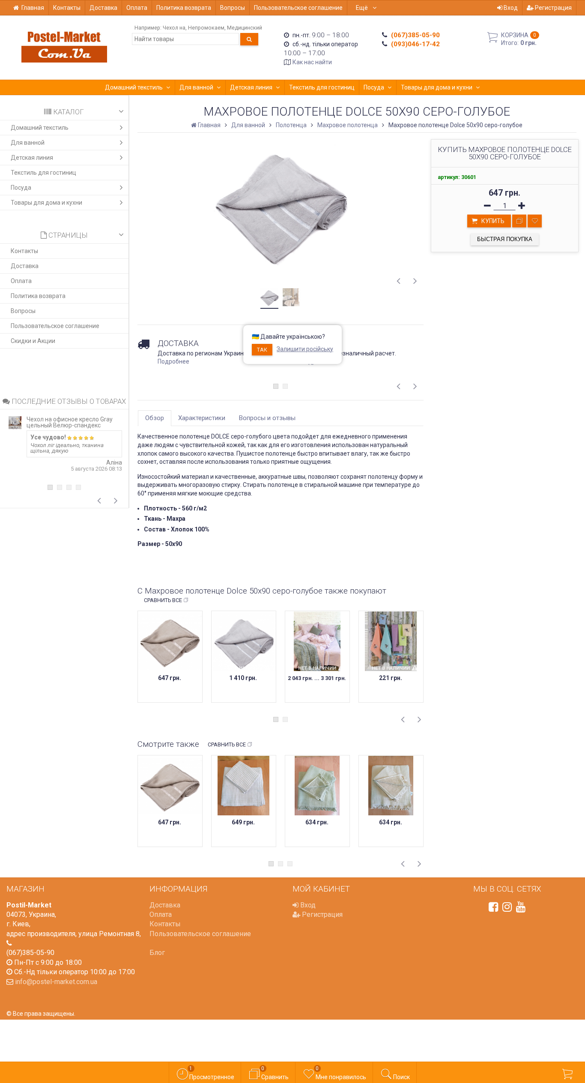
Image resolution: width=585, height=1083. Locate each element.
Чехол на (174, 27)
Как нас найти (312, 62)
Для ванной (196, 87)
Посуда (374, 87)
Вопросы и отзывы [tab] (267, 418)
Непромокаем (206, 27)
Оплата (136, 7)
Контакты (67, 7)
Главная (32, 7)
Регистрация (553, 7)
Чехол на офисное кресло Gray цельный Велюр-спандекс (70, 422)
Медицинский (244, 27)
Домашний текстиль (134, 87)
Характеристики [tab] (201, 418)
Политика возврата (183, 7)
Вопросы (232, 7)
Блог (157, 953)
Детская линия (251, 87)
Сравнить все (163, 600)
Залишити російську (305, 349)
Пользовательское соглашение (298, 7)
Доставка (103, 7)
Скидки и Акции (33, 340)
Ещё (362, 7)
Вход (510, 7)
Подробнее (173, 361)
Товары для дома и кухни (436, 87)
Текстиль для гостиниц (322, 87)
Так (262, 349)
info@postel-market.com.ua (56, 982)
